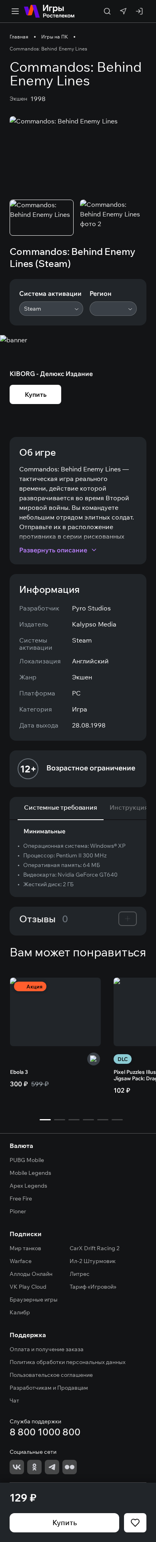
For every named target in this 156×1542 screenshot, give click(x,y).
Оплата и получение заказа (47, 1349)
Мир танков (25, 1248)
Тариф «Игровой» (93, 1286)
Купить (64, 1522)
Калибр (20, 1312)
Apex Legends (28, 1185)
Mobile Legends (30, 1172)
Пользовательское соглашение (51, 1374)
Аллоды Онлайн (31, 1273)
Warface (21, 1261)
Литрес (80, 1273)
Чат (14, 1400)
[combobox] (51, 308)
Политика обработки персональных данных (68, 1362)
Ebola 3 (19, 1072)
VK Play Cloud (28, 1286)
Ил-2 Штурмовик (93, 1261)
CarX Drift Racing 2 (95, 1248)
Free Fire (21, 1198)
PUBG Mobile (27, 1160)
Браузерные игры (34, 1299)
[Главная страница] (49, 11)
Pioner (18, 1211)
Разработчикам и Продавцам (49, 1387)
